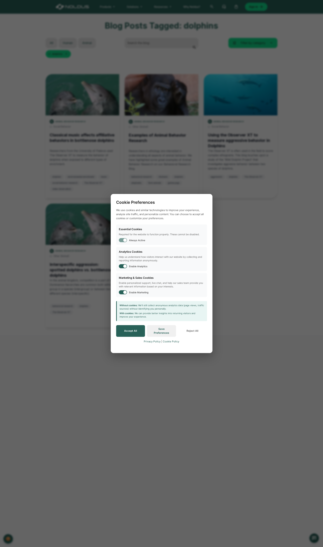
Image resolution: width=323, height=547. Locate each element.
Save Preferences (161, 330)
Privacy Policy (152, 341)
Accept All (130, 330)
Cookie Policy (171, 341)
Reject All (192, 330)
